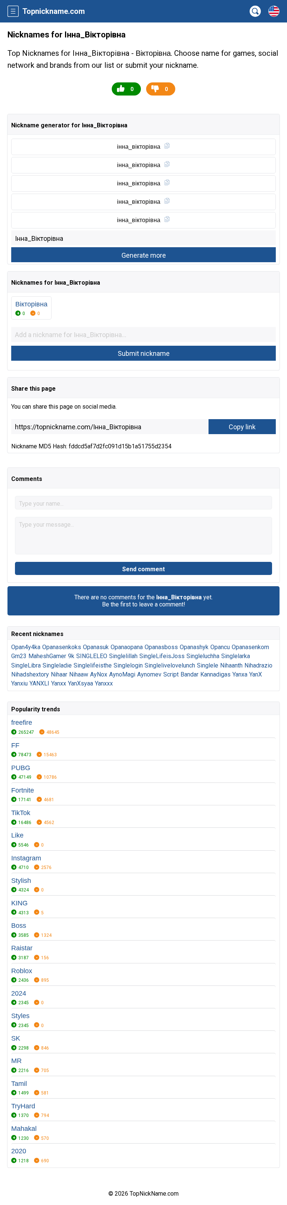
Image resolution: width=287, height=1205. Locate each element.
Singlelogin (128, 665)
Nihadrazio (258, 665)
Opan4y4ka (25, 647)
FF (15, 745)
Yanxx (58, 683)
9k (71, 656)
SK (15, 1038)
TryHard (23, 1106)
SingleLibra (26, 665)
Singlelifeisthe (93, 665)
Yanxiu (19, 683)
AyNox (98, 674)
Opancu (220, 647)
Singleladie (57, 665)
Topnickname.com (53, 11)
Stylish (21, 880)
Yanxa (239, 674)
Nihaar (59, 674)
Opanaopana (127, 647)
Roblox (21, 971)
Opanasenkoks (61, 647)
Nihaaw (78, 674)
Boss (18, 925)
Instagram (26, 858)
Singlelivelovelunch (170, 665)
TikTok (20, 813)
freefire (21, 722)
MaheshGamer (47, 656)
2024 (18, 993)
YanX (255, 674)
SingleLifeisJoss (162, 656)
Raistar (22, 948)
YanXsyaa (80, 683)
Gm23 (19, 656)
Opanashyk (194, 647)
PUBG (20, 768)
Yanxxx (104, 683)
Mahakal (24, 1128)
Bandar (189, 674)
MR (16, 1061)
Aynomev (149, 674)
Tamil (19, 1083)
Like (17, 835)
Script (171, 674)
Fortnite (22, 790)
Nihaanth (231, 665)
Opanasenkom (250, 647)
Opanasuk (96, 647)
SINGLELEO (91, 656)
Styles (20, 1016)
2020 (18, 1151)
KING (19, 903)
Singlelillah (123, 656)
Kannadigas (215, 674)
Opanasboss (161, 647)
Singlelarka (235, 656)
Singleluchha (202, 656)
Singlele (207, 665)
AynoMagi (122, 674)
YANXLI (39, 683)
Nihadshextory (30, 674)
